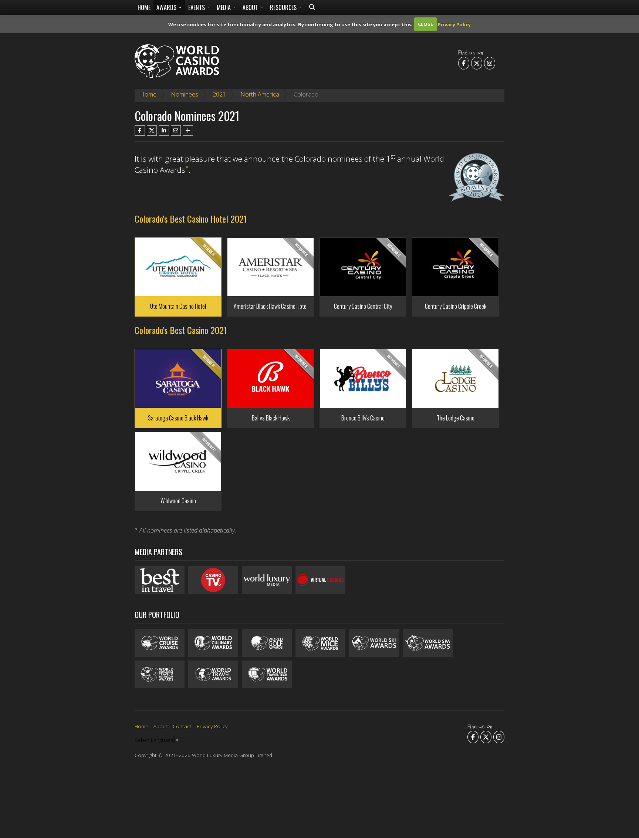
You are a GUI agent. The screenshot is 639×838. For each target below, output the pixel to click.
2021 (219, 94)
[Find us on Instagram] (489, 63)
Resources (284, 7)
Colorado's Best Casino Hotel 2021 (191, 218)
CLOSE (425, 24)
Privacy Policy (454, 24)
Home (144, 7)
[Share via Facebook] (140, 130)
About (251, 7)
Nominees (184, 94)
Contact (182, 726)
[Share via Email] (176, 130)
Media (224, 7)
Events (197, 7)
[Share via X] (152, 130)
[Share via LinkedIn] (164, 130)
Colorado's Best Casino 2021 (181, 330)
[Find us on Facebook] (463, 63)
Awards (167, 7)
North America (259, 94)
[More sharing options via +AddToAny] (188, 130)
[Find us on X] (476, 63)
